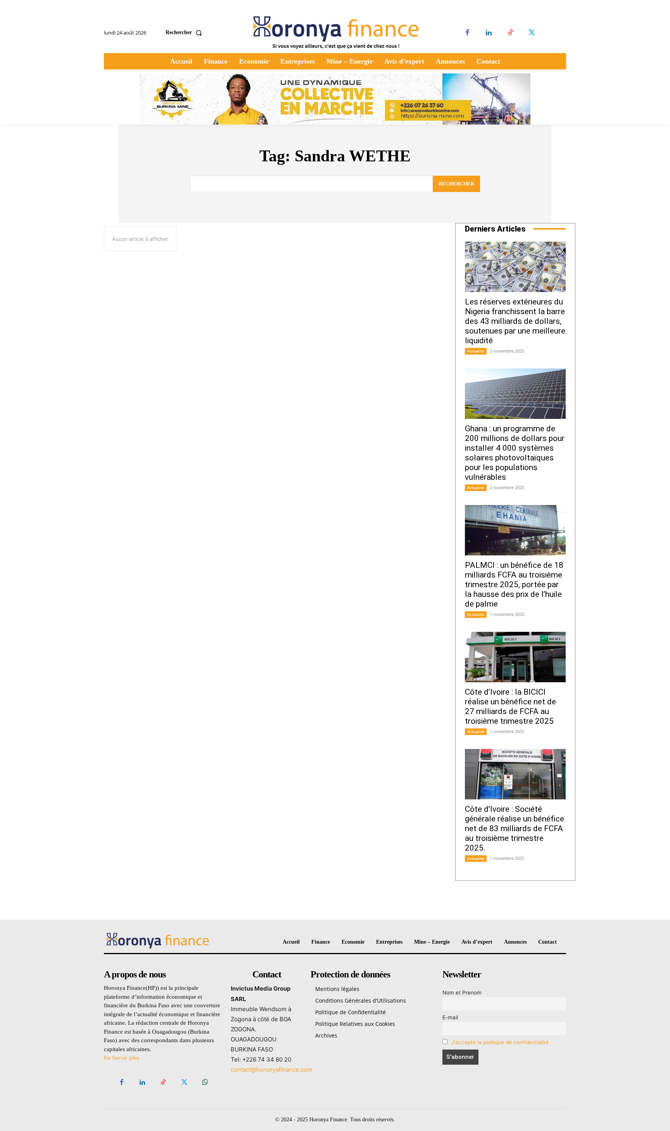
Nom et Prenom (462, 992)
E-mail (450, 1017)
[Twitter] (531, 33)
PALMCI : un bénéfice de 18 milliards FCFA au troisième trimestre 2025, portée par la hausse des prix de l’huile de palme (514, 584)
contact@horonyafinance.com (271, 1069)
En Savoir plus (121, 1058)
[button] (185, 32)
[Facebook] (467, 33)
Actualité (475, 351)
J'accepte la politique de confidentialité (500, 1042)
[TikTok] (510, 33)
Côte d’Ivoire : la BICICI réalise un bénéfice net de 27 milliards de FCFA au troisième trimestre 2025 (510, 706)
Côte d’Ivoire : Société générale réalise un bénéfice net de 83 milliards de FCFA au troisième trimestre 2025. (514, 828)
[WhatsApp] (205, 1082)
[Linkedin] (488, 33)
